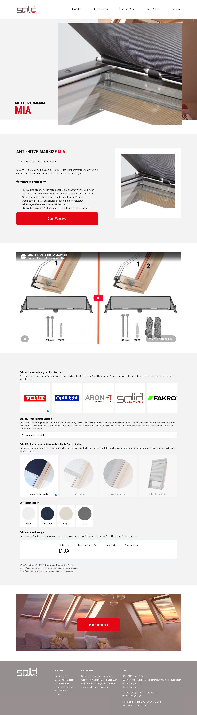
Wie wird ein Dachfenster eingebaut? (99, 679)
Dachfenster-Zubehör (65, 679)
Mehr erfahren (98, 624)
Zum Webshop (57, 218)
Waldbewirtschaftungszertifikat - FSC (98, 683)
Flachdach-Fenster (64, 687)
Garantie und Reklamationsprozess (97, 676)
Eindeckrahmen (62, 683)
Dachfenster (60, 676)
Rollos (58, 694)
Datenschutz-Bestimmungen (94, 687)
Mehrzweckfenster (64, 690)
